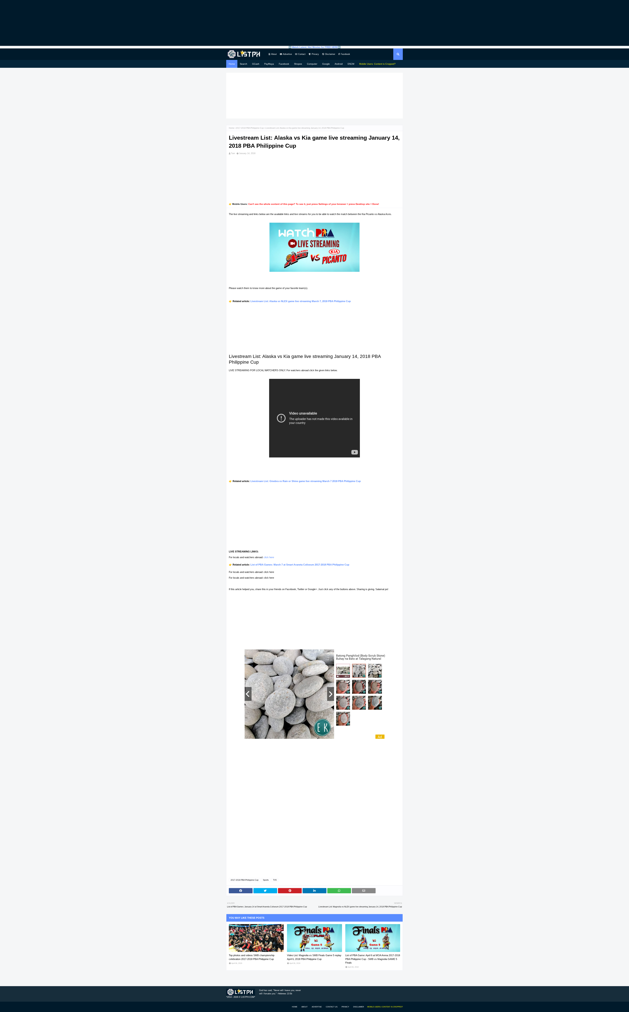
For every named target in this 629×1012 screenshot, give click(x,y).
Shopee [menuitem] (298, 64)
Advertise (287, 54)
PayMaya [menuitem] (269, 64)
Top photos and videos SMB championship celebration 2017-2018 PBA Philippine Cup (251, 957)
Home (231, 128)
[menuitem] (377, 64)
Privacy (315, 54)
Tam (233, 153)
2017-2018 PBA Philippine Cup (250, 128)
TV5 (275, 880)
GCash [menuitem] (255, 64)
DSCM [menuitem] (351, 64)
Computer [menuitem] (312, 64)
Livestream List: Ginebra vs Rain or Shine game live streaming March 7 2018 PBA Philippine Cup (305, 481)
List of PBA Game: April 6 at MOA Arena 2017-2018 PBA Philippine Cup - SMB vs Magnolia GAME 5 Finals (372, 959)
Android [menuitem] (339, 64)
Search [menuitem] (243, 64)
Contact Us (331, 1007)
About (274, 54)
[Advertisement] (314, 23)
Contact (301, 54)
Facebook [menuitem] (284, 64)
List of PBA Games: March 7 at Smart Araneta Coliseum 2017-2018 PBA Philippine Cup (299, 564)
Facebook (345, 54)
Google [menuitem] (326, 64)
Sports (266, 880)
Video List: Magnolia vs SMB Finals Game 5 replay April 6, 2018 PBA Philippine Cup (314, 957)
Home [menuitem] (232, 64)
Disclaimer (330, 54)
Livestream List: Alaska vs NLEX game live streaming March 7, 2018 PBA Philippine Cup (300, 301)
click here (269, 557)
